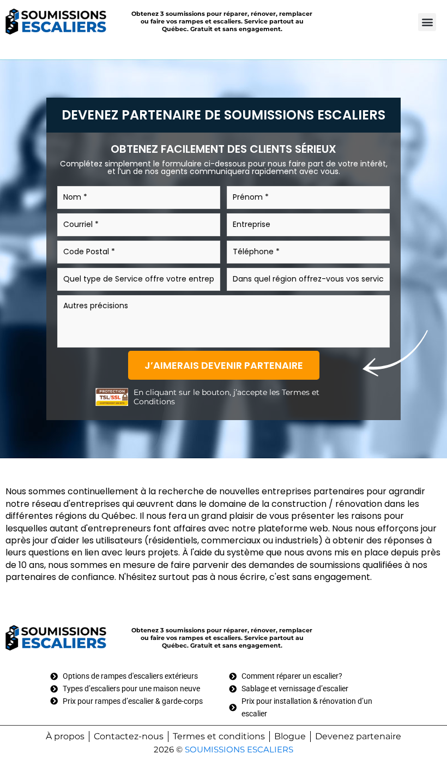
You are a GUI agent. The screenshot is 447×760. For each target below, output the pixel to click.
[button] (427, 22)
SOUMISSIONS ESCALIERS (239, 749)
